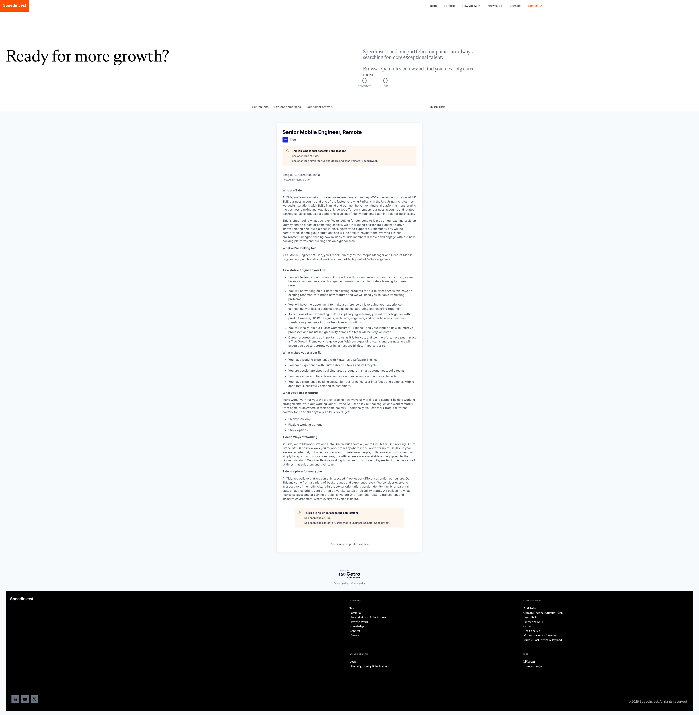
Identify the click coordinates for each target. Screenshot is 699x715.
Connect (515, 5)
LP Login (529, 661)
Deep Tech (530, 617)
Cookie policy (358, 583)
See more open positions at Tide (349, 544)
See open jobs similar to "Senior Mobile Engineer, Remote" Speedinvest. (335, 160)
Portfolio (355, 613)
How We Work (471, 5)
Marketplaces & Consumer (540, 635)
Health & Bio (531, 631)
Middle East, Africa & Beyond (542, 640)
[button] (450, 5)
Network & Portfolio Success (368, 617)
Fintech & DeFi (533, 622)
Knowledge (494, 5)
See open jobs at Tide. (305, 155)
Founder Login (532, 666)
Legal (353, 661)
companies (287, 107)
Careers (354, 635)
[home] (14, 6)
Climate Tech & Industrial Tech (543, 613)
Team (433, 5)
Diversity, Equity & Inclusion (368, 666)
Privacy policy (341, 583)
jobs (260, 107)
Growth (528, 626)
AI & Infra (529, 608)
